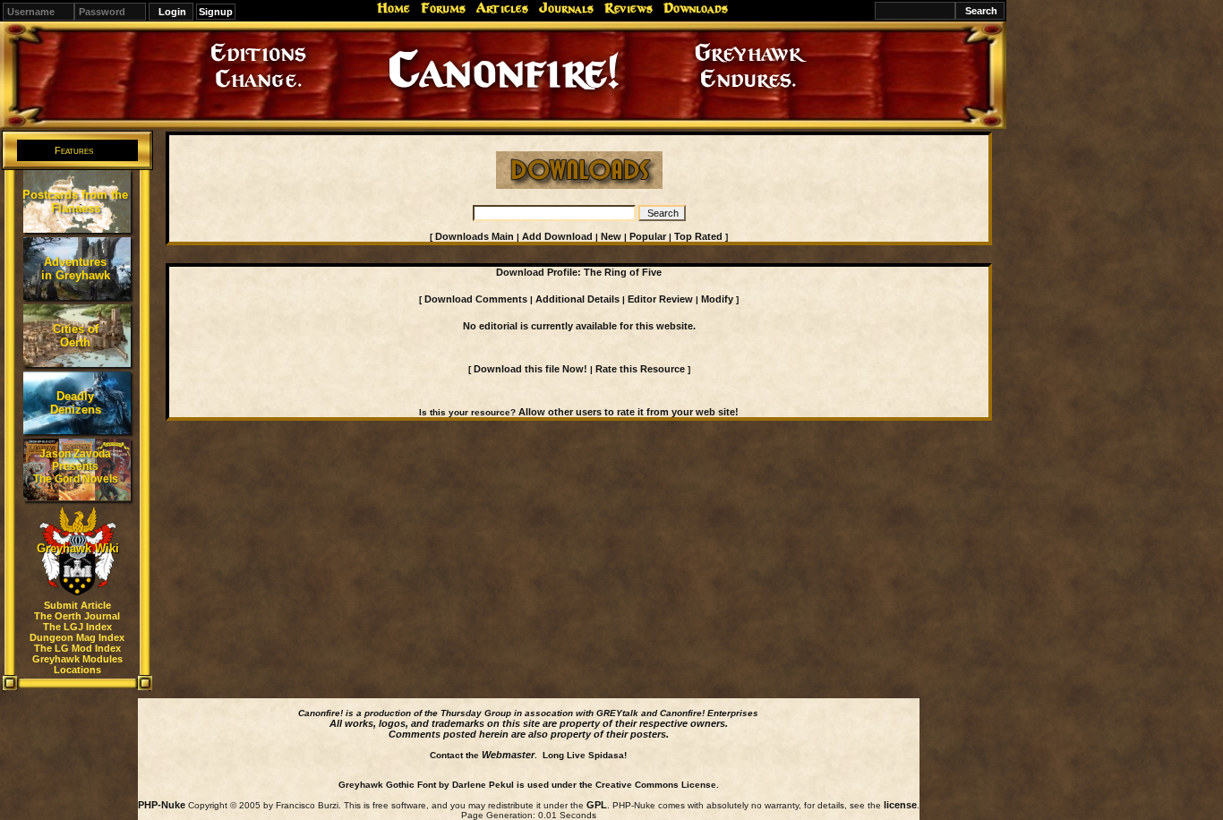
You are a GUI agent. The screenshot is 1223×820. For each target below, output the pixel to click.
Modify (717, 299)
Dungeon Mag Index (77, 637)
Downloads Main (474, 236)
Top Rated (698, 236)
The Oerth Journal (77, 616)
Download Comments (475, 299)
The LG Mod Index (77, 648)
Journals (566, 8)
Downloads (695, 8)
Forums (443, 8)
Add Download (557, 236)
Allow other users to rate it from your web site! (628, 411)
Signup (216, 11)
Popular (647, 236)
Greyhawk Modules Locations (77, 664)
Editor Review (660, 299)
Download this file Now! (530, 368)
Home (393, 8)
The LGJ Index (77, 626)
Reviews (628, 8)
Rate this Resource (640, 368)
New (611, 236)
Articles (502, 8)
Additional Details (577, 299)
